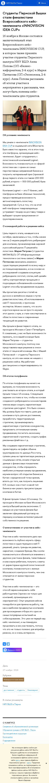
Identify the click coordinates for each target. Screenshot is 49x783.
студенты (21, 690)
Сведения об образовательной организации (20, 726)
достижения (9, 690)
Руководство (8, 737)
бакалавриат (32, 690)
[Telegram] (8, 644)
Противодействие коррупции (14, 733)
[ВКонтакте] (4, 644)
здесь (18, 760)
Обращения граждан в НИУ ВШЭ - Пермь (19, 730)
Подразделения (9, 740)
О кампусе (9, 722)
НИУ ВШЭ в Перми (14, 3)
